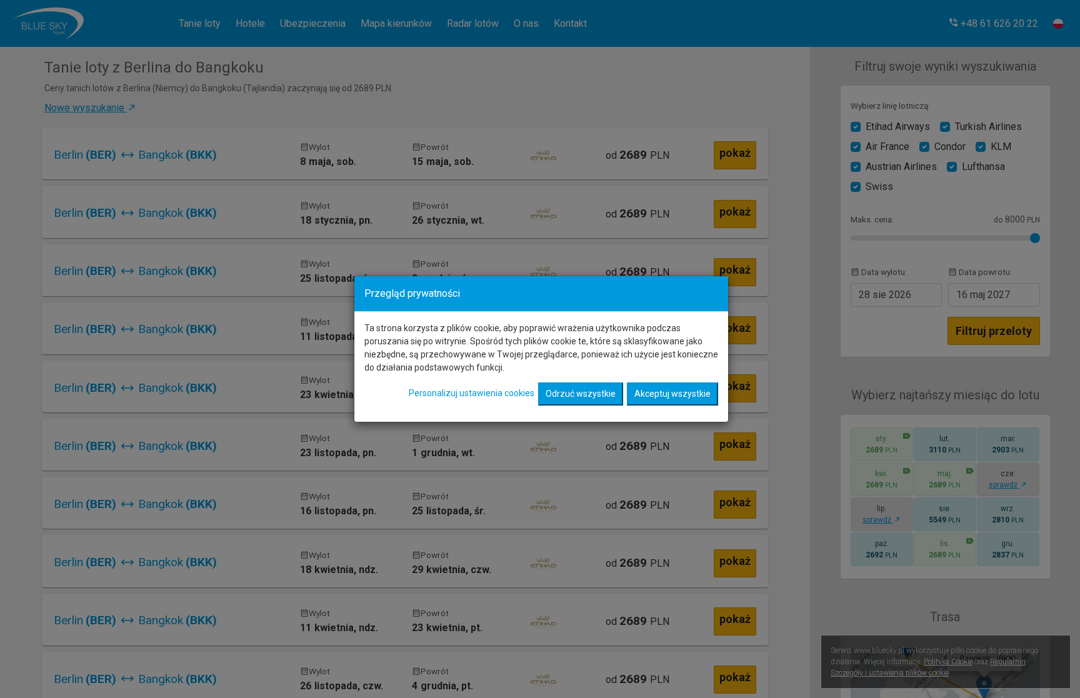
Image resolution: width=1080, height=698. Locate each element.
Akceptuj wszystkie (672, 394)
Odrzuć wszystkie (581, 394)
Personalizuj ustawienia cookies (471, 393)
